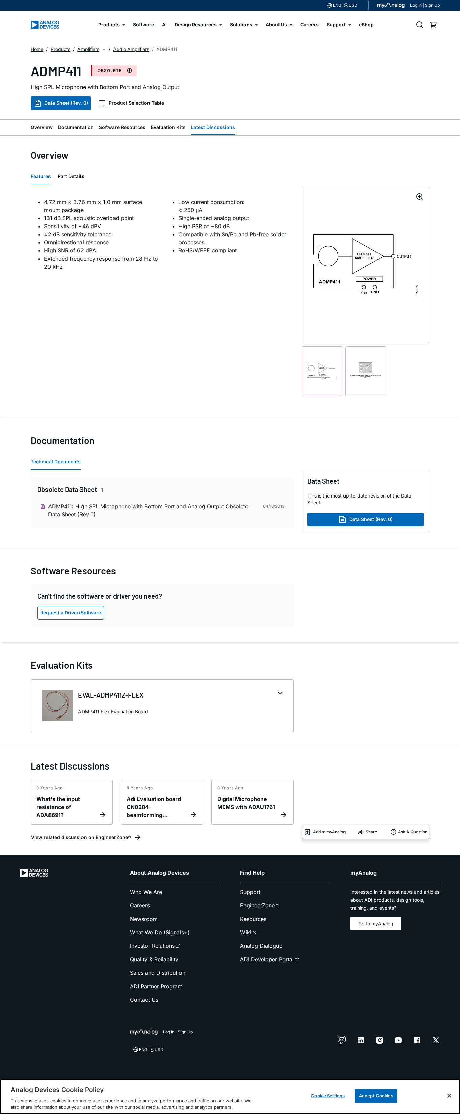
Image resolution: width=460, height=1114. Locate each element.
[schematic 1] (322, 371)
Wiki (245, 932)
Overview (42, 127)
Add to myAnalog (329, 831)
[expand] (280, 693)
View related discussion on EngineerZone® (81, 837)
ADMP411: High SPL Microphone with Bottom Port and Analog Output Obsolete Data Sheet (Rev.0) (148, 510)
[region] (230, 1096)
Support (250, 892)
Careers (140, 905)
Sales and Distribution (157, 972)
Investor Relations (152, 945)
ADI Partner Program (156, 986)
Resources (253, 918)
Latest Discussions (213, 127)
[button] (104, 49)
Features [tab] (41, 176)
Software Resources (122, 127)
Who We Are (146, 892)
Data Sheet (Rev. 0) (66, 103)
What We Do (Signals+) (160, 932)
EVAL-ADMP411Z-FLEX (110, 695)
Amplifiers (88, 49)
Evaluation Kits (168, 127)
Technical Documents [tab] (56, 461)
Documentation (76, 127)
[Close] (449, 1095)
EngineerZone (257, 905)
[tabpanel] (162, 234)
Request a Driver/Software (70, 612)
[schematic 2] (365, 371)
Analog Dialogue (261, 945)
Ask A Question (412, 831)
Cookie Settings (328, 1095)
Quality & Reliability (154, 959)
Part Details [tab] (71, 176)
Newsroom (144, 918)
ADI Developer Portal (267, 959)
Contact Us (144, 999)
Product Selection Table (136, 103)
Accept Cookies (376, 1095)
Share (371, 831)
